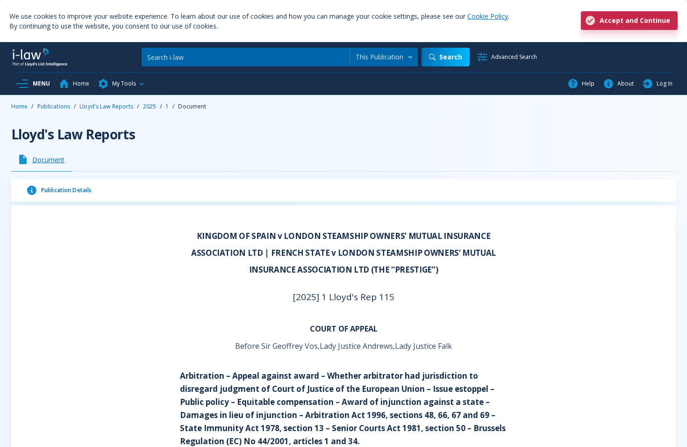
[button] (121, 83)
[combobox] (384, 57)
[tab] (41, 159)
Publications (53, 106)
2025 (149, 106)
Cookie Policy (487, 16)
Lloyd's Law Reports (106, 106)
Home (19, 106)
